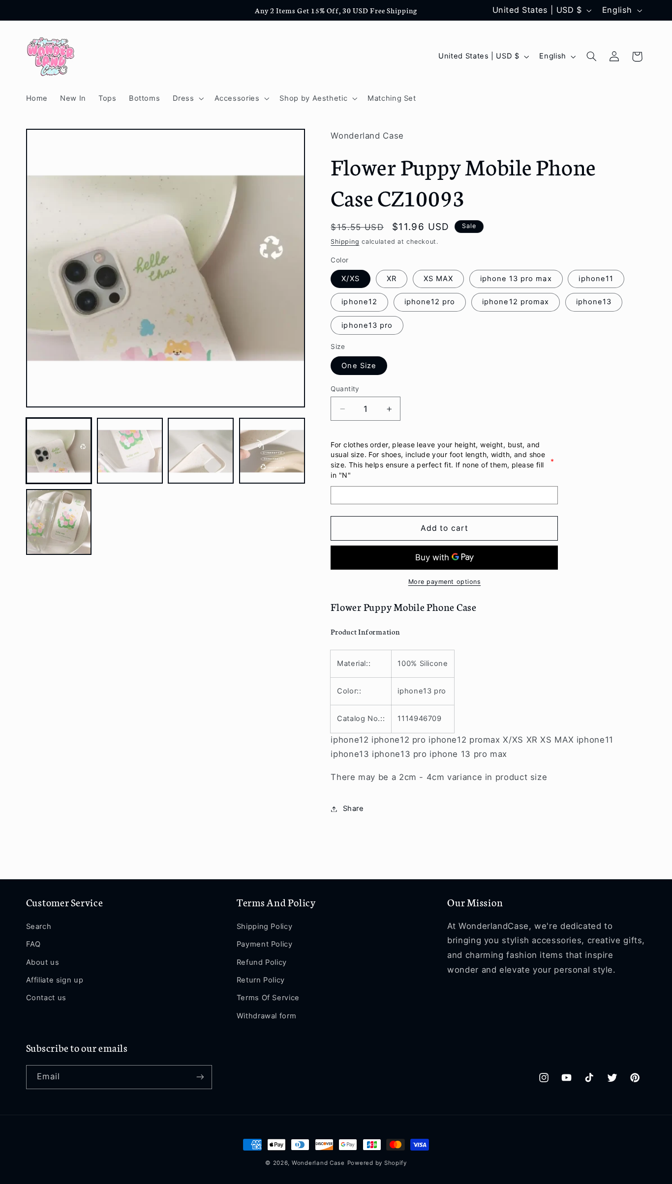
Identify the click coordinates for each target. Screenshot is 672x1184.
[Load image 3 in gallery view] (201, 451)
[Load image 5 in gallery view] (59, 522)
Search (39, 926)
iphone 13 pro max (516, 279)
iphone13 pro (367, 325)
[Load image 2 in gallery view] (130, 451)
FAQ (33, 944)
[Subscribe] (199, 1077)
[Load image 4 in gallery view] (272, 451)
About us (43, 962)
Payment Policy (265, 944)
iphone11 (596, 279)
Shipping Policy (264, 926)
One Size (358, 365)
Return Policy (261, 980)
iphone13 (593, 302)
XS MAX (438, 279)
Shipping (345, 242)
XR (392, 279)
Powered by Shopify (377, 1162)
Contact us (46, 997)
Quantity (345, 389)
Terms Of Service (268, 997)
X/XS (350, 279)
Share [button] (353, 808)
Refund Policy (262, 962)
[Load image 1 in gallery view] (59, 451)
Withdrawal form (266, 1015)
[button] (187, 98)
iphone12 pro (430, 302)
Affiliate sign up (55, 980)
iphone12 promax (515, 302)
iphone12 (359, 302)
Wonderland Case (318, 1162)
